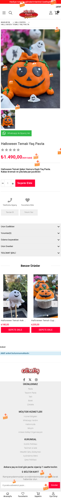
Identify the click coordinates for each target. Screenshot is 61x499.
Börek (30, 401)
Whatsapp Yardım (30, 420)
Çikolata (30, 405)
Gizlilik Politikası (30, 444)
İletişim (30, 428)
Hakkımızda (30, 424)
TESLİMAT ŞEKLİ (8, 253)
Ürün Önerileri (7, 246)
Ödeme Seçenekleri (9, 240)
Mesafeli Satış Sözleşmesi (30, 452)
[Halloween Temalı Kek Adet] (15, 296)
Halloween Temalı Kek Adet (13, 320)
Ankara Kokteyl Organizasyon (30, 432)
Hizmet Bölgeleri (30, 417)
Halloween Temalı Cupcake (43, 320)
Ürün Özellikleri (7, 226)
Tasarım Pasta (30, 393)
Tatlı (30, 397)
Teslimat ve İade (30, 448)
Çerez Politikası (30, 460)
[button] (13, 315)
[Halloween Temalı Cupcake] (45, 296)
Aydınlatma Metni (30, 456)
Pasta (30, 389)
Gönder (54, 485)
